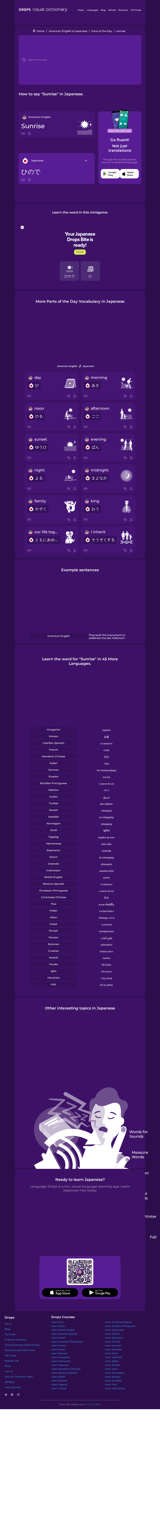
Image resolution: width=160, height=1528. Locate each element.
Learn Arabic (58, 1326)
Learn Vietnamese (115, 1388)
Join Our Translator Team (19, 1376)
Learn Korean (112, 1365)
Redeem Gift (12, 1360)
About (8, 1323)
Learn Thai (111, 1384)
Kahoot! (112, 10)
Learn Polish (58, 1376)
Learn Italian (112, 1361)
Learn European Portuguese (67, 1341)
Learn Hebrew (59, 1353)
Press (8, 1366)
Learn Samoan (59, 1380)
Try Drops (10, 1334)
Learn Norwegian (114, 1372)
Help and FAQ (12, 1387)
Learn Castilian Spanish (64, 1333)
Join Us (9, 1371)
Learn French (58, 1345)
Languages (92, 10)
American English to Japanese (68, 31)
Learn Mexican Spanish (64, 1372)
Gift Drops (136, 10)
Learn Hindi (111, 1353)
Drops (81, 10)
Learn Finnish (112, 1341)
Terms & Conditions (93, 1404)
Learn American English (118, 1322)
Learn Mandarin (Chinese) (65, 1369)
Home (41, 31)
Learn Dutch (58, 1337)
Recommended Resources (20, 1350)
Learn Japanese (60, 1365)
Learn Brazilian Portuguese (120, 1326)
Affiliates (10, 1382)
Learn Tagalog (59, 1384)
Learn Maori (111, 1369)
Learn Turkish (59, 1388)
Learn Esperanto (114, 1337)
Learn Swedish (113, 1380)
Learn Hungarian (60, 1357)
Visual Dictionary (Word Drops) (22, 1345)
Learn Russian (112, 1376)
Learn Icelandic (113, 1357)
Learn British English (63, 1330)
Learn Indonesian (61, 1361)
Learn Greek (58, 1349)
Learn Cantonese (114, 1330)
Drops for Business (15, 1339)
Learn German (113, 1345)
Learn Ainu (57, 1322)
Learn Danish (112, 1333)
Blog (103, 10)
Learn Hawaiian (113, 1349)
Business (123, 10)
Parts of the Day (101, 31)
